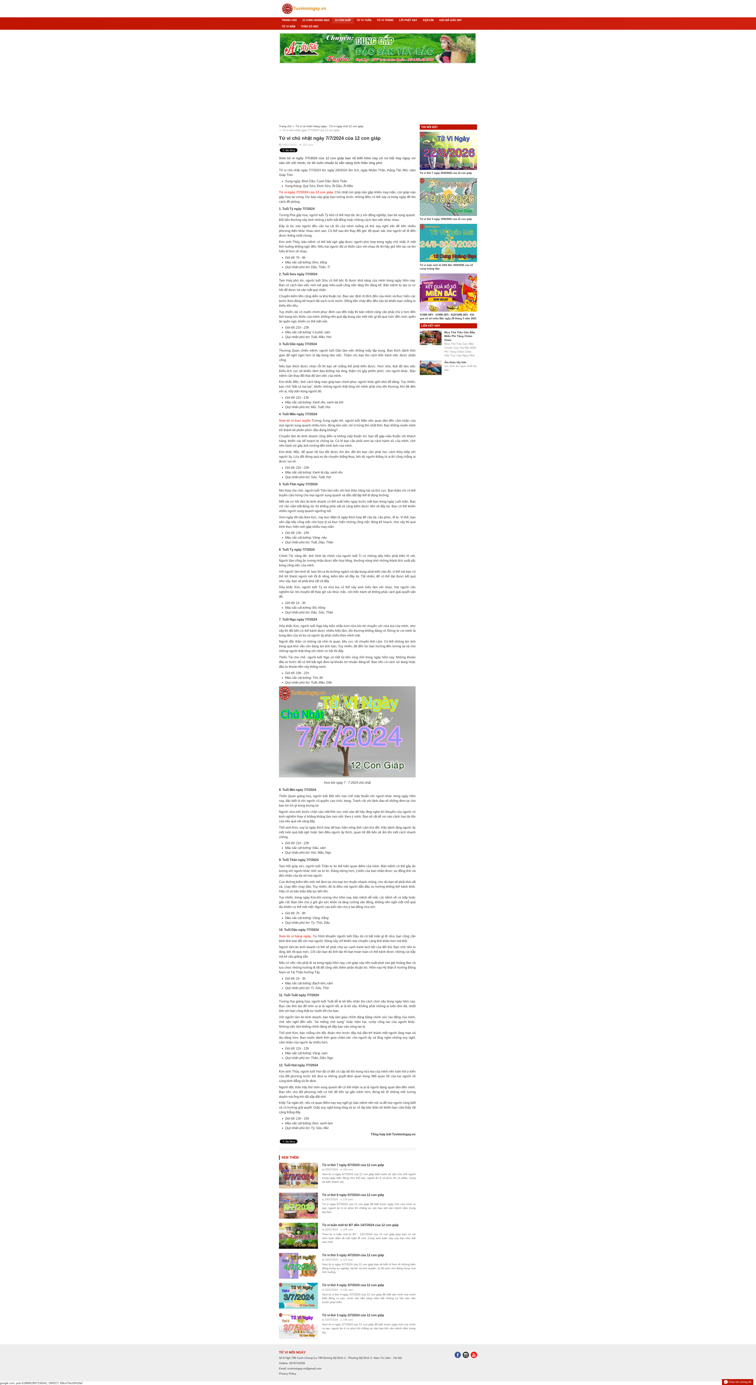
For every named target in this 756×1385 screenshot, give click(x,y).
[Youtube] (474, 1354)
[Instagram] (467, 1354)
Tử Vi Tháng (385, 20)
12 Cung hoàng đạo (315, 20)
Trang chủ (289, 20)
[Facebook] (459, 1354)
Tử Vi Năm (288, 26)
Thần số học (310, 26)
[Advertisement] (378, 94)
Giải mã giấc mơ (450, 20)
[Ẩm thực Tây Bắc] (378, 48)
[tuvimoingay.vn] (304, 8)
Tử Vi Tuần (364, 20)
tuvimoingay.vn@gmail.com (304, 1368)
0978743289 (297, 1363)
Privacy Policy (287, 1373)
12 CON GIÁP (343, 20)
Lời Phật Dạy (408, 20)
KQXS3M (428, 20)
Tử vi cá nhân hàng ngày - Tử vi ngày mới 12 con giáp (329, 126)
